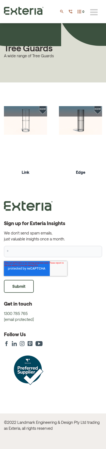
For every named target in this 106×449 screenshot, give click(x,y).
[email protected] (19, 319)
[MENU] (94, 12)
